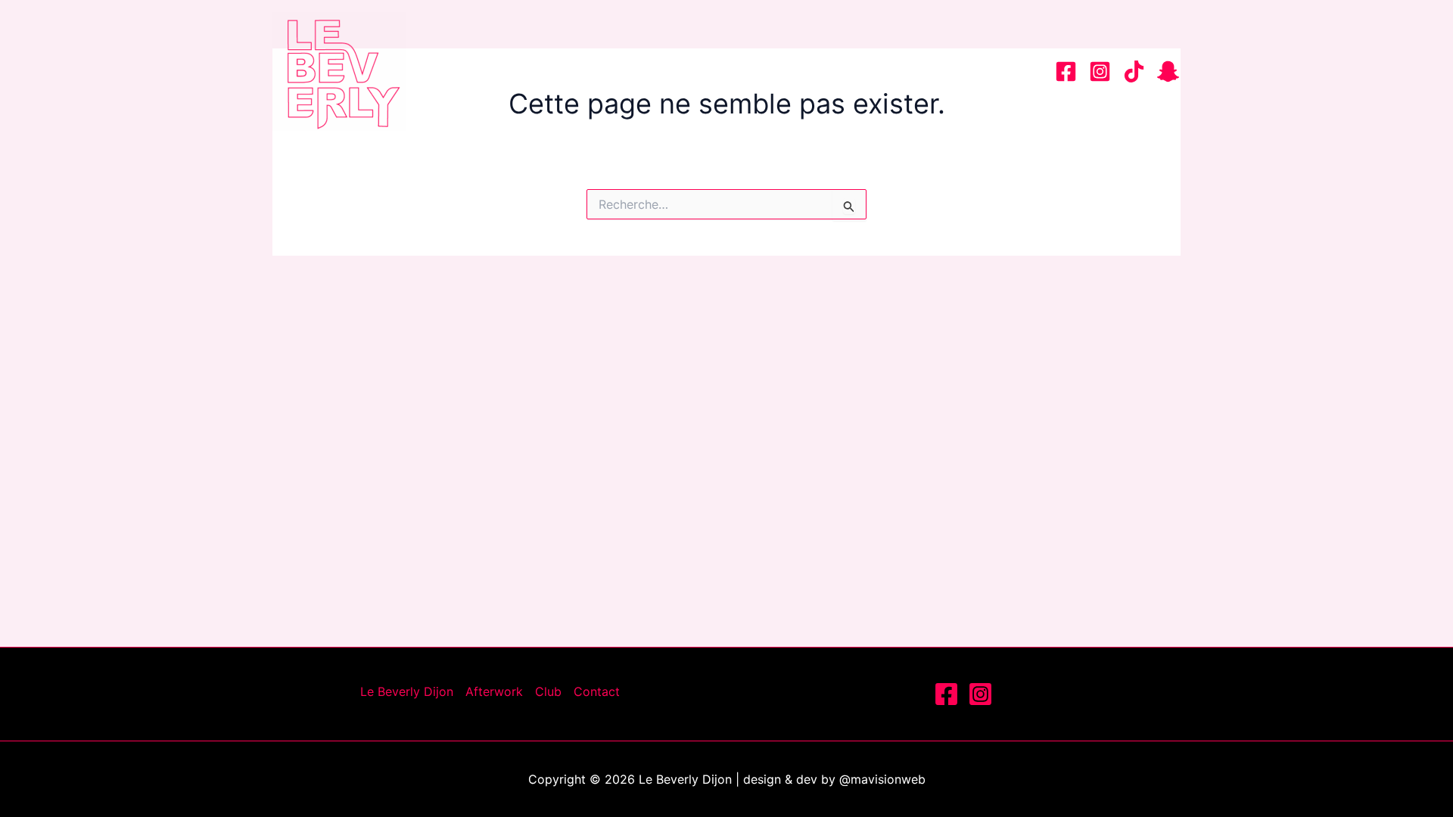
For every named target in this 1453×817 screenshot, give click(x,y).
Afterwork (809, 71)
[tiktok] (1134, 71)
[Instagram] (1099, 71)
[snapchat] (1168, 71)
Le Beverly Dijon (669, 71)
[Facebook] (1065, 71)
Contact (988, 71)
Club (904, 71)
